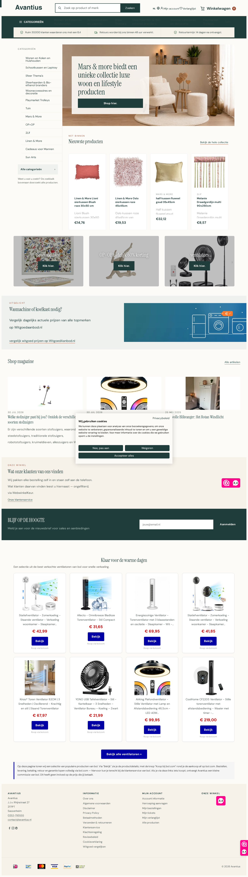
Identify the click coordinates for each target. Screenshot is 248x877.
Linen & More (34, 141)
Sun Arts (31, 157)
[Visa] (54, 866)
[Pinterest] (16, 828)
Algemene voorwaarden (96, 803)
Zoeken (130, 8)
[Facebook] (9, 828)
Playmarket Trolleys (211, 22)
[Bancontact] (28, 866)
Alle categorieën (38, 169)
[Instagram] (13, 828)
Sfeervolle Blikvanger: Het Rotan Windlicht (194, 417)
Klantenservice (91, 827)
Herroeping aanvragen (154, 803)
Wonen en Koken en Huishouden (68, 22)
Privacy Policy (91, 813)
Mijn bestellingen (151, 808)
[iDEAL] (15, 866)
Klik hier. (48, 266)
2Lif (28, 132)
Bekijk (39, 641)
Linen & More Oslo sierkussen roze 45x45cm (127, 202)
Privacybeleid (161, 418)
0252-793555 (16, 815)
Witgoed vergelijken (94, 846)
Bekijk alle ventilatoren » (124, 754)
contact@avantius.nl (19, 819)
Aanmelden (228, 524)
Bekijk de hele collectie (214, 142)
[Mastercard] (41, 866)
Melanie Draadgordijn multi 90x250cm (209, 202)
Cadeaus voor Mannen (40, 149)
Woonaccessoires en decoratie (183, 22)
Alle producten (150, 822)
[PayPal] (67, 866)
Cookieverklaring (92, 841)
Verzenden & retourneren (97, 822)
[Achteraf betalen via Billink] (80, 866)
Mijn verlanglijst (151, 817)
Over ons (88, 798)
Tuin (228, 22)
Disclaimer (89, 808)
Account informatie (153, 798)
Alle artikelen (232, 362)
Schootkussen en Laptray (97, 22)
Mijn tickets (148, 813)
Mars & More (34, 116)
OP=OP (30, 124)
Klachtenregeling (92, 832)
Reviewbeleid (90, 837)
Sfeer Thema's (120, 22)
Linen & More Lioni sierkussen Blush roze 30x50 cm (86, 202)
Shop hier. (110, 103)
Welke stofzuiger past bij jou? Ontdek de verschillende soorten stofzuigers (44, 419)
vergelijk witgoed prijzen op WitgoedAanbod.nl (42, 341)
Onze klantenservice (20, 499)
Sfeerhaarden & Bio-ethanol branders (146, 22)
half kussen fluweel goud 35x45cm (168, 200)
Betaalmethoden (92, 817)
